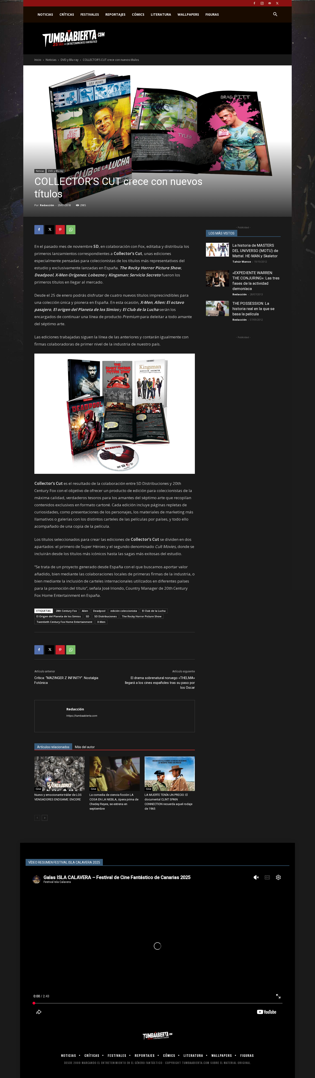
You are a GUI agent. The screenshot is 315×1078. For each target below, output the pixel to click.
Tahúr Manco (241, 261)
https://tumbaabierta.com (81, 715)
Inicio (37, 60)
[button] (275, 15)
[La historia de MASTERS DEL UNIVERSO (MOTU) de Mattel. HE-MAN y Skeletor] (217, 250)
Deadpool (99, 610)
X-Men (101, 622)
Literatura (161, 14)
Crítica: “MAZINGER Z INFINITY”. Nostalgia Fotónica (66, 680)
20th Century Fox (66, 610)
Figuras (212, 14)
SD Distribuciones (105, 616)
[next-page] (45, 818)
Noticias (45, 14)
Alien (85, 610)
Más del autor (85, 747)
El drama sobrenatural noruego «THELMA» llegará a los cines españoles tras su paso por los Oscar (160, 683)
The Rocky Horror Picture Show (141, 616)
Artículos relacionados (53, 747)
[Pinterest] (60, 229)
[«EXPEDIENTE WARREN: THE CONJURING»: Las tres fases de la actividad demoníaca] (217, 278)
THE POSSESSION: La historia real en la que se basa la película (253, 308)
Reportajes (115, 14)
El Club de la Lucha (154, 610)
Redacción (47, 205)
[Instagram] (262, 3)
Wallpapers (188, 14)
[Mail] (269, 3)
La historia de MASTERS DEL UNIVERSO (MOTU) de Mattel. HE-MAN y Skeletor (255, 250)
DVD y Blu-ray (69, 60)
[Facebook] (254, 3)
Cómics (138, 14)
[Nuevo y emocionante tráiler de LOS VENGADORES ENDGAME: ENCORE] (59, 773)
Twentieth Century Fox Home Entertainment (64, 622)
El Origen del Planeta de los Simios (58, 616)
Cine (38, 789)
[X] (277, 3)
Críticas (66, 14)
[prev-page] (37, 818)
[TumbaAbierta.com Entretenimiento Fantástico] (157, 1036)
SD (87, 616)
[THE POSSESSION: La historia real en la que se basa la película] (217, 308)
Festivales (89, 14)
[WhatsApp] (70, 229)
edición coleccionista (123, 610)
